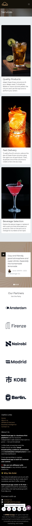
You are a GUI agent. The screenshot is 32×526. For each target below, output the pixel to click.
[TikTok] (24, 509)
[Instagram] (9, 509)
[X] (19, 509)
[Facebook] (4, 509)
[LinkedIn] (14, 509)
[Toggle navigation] (29, 4)
